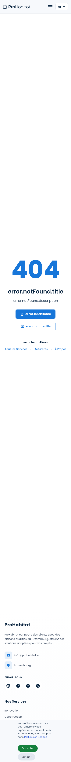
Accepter (28, 748)
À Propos (60, 349)
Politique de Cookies (35, 737)
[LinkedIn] (8, 686)
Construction (13, 717)
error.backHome (38, 314)
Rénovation (12, 710)
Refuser (26, 757)
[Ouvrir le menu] (50, 7)
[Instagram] (28, 686)
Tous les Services (16, 349)
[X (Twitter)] (38, 686)
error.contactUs (38, 326)
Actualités (41, 349)
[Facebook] (18, 686)
